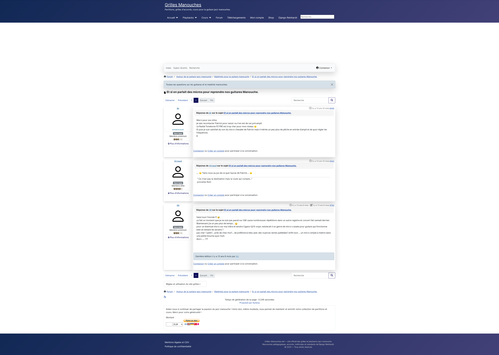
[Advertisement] (249, 42)
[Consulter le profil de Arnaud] (178, 171)
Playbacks (188, 17)
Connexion (198, 151)
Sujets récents (180, 68)
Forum (219, 17)
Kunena (256, 302)
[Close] (332, 84)
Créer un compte (216, 151)
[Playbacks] (195, 17)
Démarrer (170, 100)
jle (178, 108)
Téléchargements (236, 17)
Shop (271, 17)
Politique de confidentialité (178, 346)
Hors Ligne (178, 133)
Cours (205, 17)
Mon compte (257, 17)
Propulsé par (246, 302)
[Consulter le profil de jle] (178, 119)
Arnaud (178, 161)
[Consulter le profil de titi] (178, 216)
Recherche (194, 68)
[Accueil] (176, 17)
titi (178, 205)
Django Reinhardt (287, 17)
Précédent (183, 100)
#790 (332, 205)
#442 (332, 161)
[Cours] (209, 17)
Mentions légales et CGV (177, 342)
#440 (332, 108)
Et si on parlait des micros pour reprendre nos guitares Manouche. (257, 113)
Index (168, 68)
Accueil (171, 17)
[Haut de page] (494, 350)
